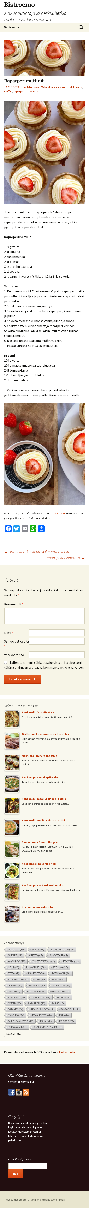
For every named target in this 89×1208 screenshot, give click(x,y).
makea (14, 991)
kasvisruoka (62, 949)
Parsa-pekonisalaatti (65, 557)
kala (64, 1015)
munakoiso (41, 997)
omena (14, 1003)
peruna (60, 967)
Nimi (8, 633)
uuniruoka (61, 985)
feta (13, 973)
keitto (36, 955)
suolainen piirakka (47, 1027)
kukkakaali (17, 1027)
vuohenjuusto (42, 1009)
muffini (8, 91)
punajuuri (36, 967)
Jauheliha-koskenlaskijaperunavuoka (37, 551)
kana (39, 979)
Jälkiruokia (33, 87)
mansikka (16, 1015)
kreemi (77, 87)
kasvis (58, 979)
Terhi (36, 91)
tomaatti (37, 985)
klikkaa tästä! (67, 1052)
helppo (15, 985)
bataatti (15, 1009)
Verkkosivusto (14, 655)
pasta (37, 949)
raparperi (19, 91)
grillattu (60, 991)
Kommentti (13, 604)
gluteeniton (43, 961)
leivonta (70, 961)
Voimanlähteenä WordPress (48, 1199)
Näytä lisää (13, 1034)
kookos (66, 1021)
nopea (63, 997)
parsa (58, 1003)
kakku (46, 1021)
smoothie (59, 955)
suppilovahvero (20, 1021)
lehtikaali (35, 991)
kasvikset (35, 973)
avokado (16, 961)
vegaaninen (18, 979)
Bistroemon (57, 513)
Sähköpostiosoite (16, 643)
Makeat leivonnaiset (53, 87)
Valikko (9, 27)
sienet (15, 955)
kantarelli (69, 1009)
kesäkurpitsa (41, 1015)
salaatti (16, 949)
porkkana (61, 973)
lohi (13, 967)
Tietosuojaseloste (15, 1199)
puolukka (16, 997)
